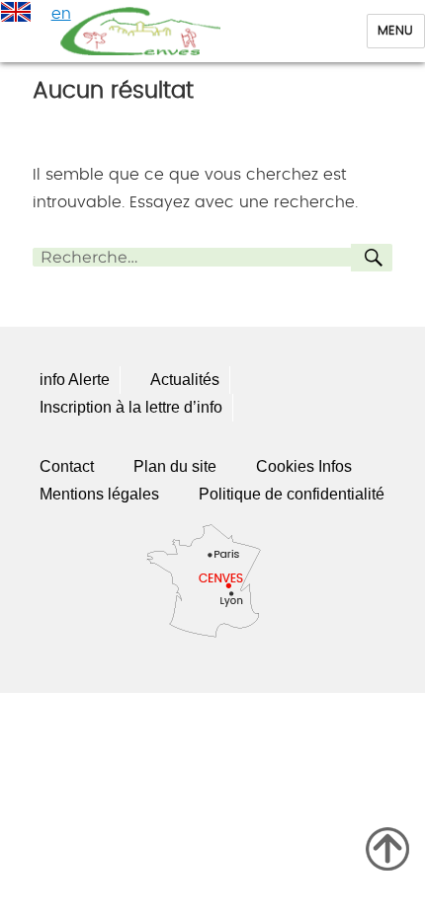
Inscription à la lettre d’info (131, 407)
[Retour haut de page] (387, 849)
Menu (396, 31)
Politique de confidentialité (291, 494)
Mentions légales (99, 494)
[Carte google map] (212, 579)
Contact (67, 466)
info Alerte (75, 379)
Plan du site (174, 466)
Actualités (184, 379)
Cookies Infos (304, 466)
